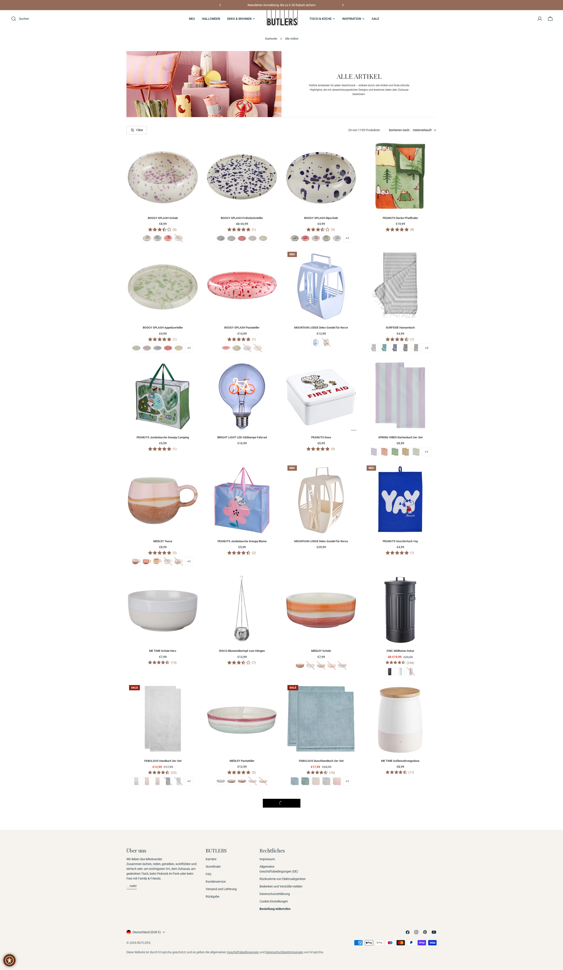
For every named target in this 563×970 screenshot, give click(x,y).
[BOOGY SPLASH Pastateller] (242, 285)
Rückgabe (212, 896)
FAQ (208, 874)
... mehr (131, 886)
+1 (347, 238)
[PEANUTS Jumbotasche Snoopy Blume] (242, 499)
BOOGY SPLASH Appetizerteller (163, 327)
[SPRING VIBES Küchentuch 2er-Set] (400, 395)
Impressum (267, 859)
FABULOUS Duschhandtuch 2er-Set (321, 760)
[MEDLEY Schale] (321, 608)
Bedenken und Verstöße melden (281, 886)
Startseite (271, 38)
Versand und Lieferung (221, 889)
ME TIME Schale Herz (162, 650)
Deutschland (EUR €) (147, 932)
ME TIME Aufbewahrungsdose (400, 760)
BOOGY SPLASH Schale (163, 218)
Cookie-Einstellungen (274, 901)
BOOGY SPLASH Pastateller (242, 327)
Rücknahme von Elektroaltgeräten (283, 879)
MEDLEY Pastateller (242, 760)
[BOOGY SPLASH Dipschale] (321, 176)
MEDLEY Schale (321, 650)
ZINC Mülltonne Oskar (400, 650)
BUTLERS (143, 942)
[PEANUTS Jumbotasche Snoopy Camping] (162, 395)
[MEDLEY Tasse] (162, 499)
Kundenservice (216, 881)
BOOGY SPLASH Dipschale (321, 218)
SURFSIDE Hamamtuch (400, 327)
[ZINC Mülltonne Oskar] (400, 608)
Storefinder (213, 866)
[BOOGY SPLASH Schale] (162, 176)
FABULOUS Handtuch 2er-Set (162, 760)
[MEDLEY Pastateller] (242, 718)
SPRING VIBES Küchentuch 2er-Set (400, 437)
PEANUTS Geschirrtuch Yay (400, 541)
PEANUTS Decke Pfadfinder (400, 218)
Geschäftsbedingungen (243, 952)
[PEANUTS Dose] (321, 395)
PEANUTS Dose (321, 437)
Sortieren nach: (399, 130)
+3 (426, 348)
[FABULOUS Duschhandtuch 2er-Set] (321, 718)
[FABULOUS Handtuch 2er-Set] (162, 718)
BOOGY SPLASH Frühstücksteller (242, 218)
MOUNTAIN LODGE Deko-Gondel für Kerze (321, 327)
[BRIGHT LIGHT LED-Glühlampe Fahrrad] (242, 395)
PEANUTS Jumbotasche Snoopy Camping (163, 437)
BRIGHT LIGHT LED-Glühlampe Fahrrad (242, 437)
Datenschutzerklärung (275, 894)
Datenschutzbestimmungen (284, 952)
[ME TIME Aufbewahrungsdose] (400, 718)
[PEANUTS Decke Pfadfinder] (400, 176)
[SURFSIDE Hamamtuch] (400, 285)
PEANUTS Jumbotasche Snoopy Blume (242, 541)
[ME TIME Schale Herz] (162, 608)
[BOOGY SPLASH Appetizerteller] (162, 285)
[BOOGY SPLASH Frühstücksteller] (242, 176)
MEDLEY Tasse (162, 541)
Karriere (211, 859)
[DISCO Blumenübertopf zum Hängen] (242, 608)
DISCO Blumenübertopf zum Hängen (242, 650)
